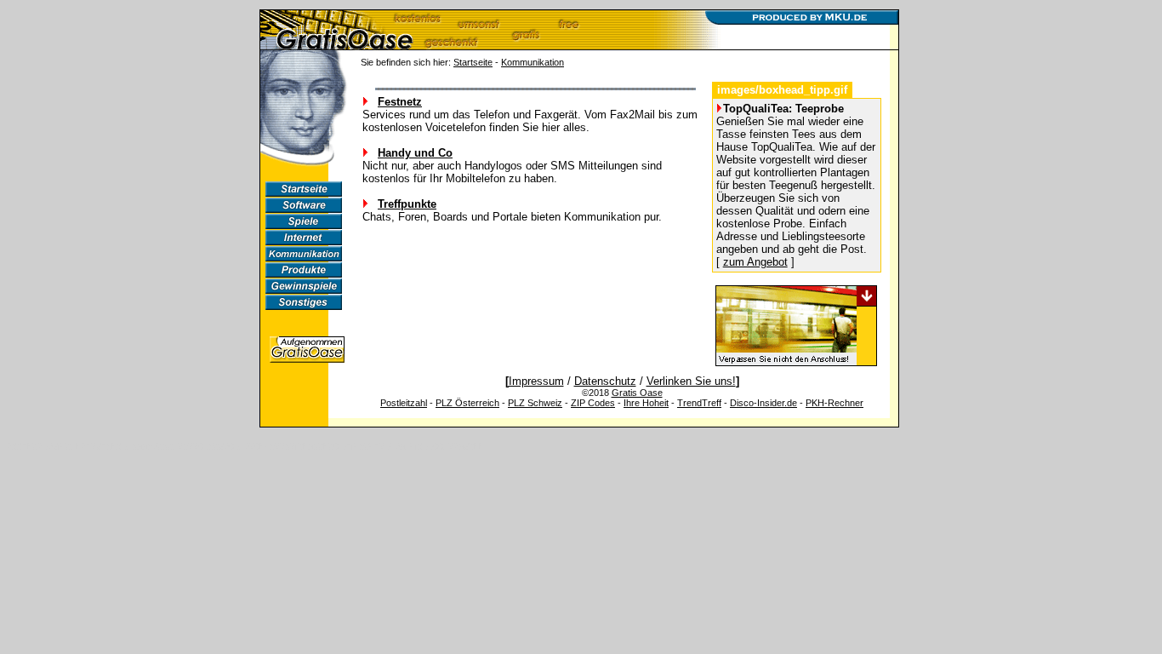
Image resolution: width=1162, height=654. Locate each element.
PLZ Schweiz (535, 403)
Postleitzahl (403, 403)
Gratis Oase (637, 392)
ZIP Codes (593, 403)
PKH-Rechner (834, 403)
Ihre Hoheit (646, 403)
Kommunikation (532, 62)
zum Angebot (755, 261)
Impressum (536, 381)
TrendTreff (699, 403)
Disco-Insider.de (763, 403)
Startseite (473, 62)
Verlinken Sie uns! (691, 381)
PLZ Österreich (467, 403)
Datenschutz (605, 381)
